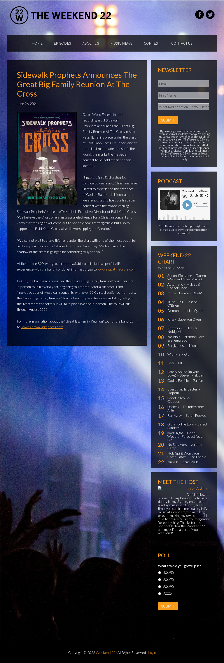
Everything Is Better (182, 389)
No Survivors (177, 444)
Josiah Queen (194, 310)
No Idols (174, 337)
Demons (174, 310)
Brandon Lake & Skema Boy (186, 338)
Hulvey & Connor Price (183, 286)
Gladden (173, 401)
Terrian (198, 380)
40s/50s (169, 572)
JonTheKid (198, 457)
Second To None (180, 275)
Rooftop (173, 328)
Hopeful (173, 393)
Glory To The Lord (181, 424)
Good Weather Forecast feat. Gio (185, 436)
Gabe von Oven (189, 319)
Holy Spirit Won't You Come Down (183, 455)
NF (180, 363)
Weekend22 (61, 15)
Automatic (175, 284)
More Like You (178, 293)
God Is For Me (178, 380)
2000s (168, 593)
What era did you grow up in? (179, 566)
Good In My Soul (180, 398)
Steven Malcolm (192, 375)
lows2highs (175, 433)
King (170, 319)
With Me (174, 354)
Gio (186, 354)
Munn (193, 345)
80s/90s (169, 586)
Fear (171, 363)
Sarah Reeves (196, 415)
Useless (173, 406)
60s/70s (169, 579)
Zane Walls (190, 462)
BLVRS (198, 293)
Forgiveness (176, 345)
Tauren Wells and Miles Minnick (186, 277)
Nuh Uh (173, 462)
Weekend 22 (105, 652)
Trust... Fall (175, 302)
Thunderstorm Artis (185, 408)
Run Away (175, 415)
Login (152, 652)
